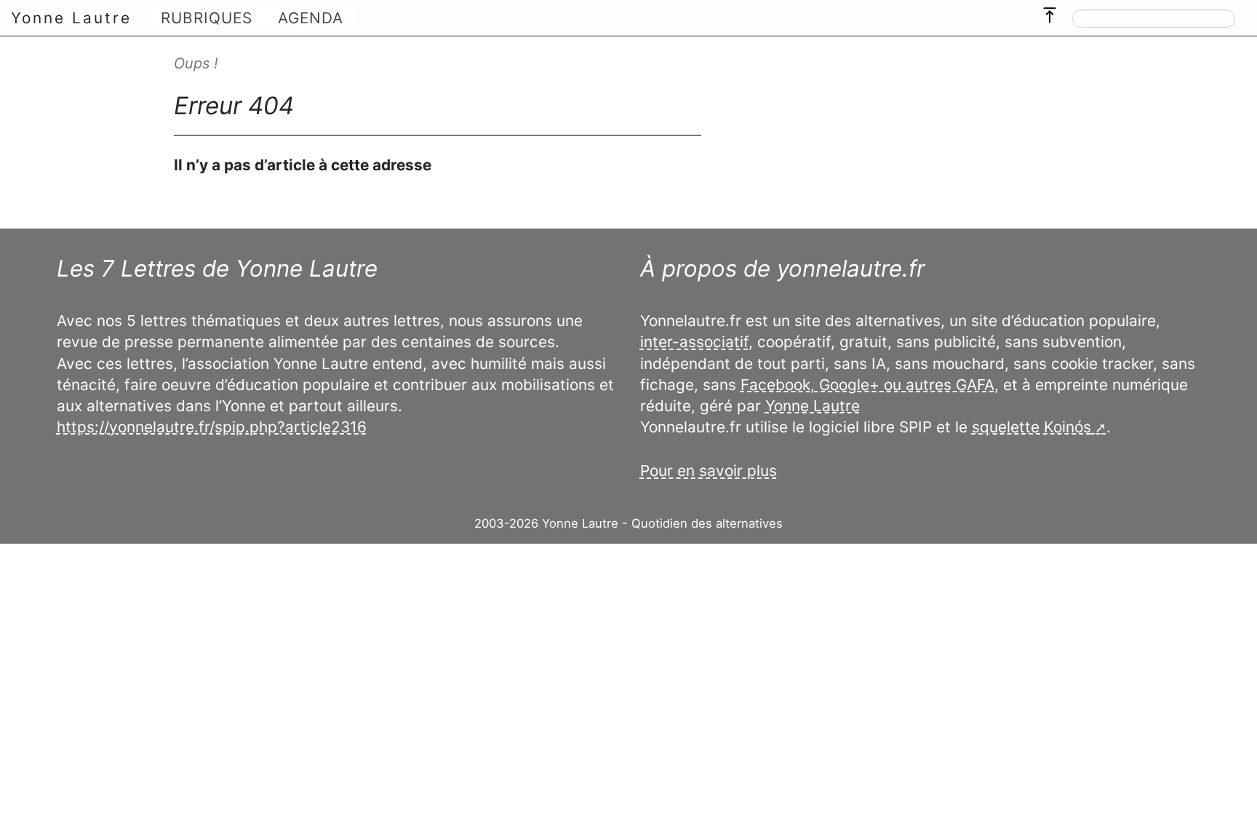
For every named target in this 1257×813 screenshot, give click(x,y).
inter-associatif (694, 342)
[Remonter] (1049, 11)
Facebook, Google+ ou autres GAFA (867, 385)
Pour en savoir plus (708, 470)
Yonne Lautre (71, 18)
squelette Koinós (1031, 427)
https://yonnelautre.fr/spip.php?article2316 (212, 427)
